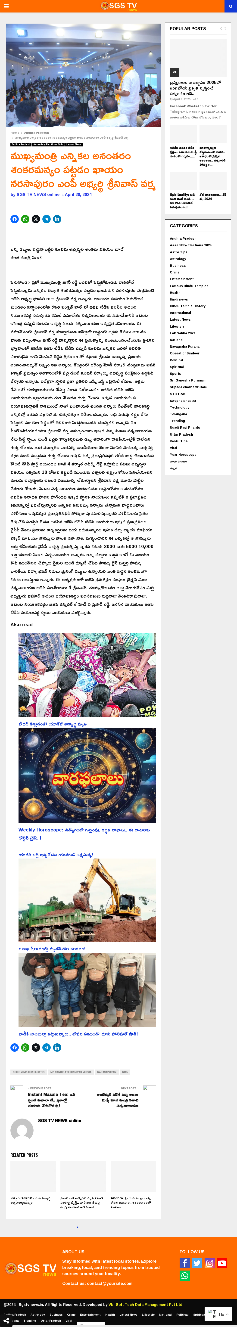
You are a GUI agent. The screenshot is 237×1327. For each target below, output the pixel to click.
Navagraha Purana (185, 346)
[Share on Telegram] (47, 219)
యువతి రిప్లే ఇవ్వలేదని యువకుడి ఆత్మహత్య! (56, 854)
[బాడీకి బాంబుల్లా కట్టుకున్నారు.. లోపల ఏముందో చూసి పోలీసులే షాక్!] (87, 991)
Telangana (178, 414)
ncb (125, 1072)
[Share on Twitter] (36, 219)
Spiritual (177, 367)
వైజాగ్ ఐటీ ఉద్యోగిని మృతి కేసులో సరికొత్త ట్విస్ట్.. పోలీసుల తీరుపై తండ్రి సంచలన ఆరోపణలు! (81, 1202)
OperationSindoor (185, 353)
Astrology (178, 259)
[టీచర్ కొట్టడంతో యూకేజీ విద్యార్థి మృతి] (87, 676)
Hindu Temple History (188, 306)
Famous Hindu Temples (189, 286)
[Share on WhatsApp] (26, 219)
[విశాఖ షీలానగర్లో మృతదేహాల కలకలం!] (87, 902)
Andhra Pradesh (21, 144)
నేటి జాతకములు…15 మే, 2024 (213, 196)
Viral (173, 448)
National (176, 340)
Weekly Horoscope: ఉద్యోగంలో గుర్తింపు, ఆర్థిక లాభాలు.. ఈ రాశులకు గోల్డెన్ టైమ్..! (84, 834)
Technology (179, 407)
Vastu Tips (179, 441)
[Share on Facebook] (15, 219)
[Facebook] (185, 1263)
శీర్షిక (173, 468)
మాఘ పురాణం (178, 461)
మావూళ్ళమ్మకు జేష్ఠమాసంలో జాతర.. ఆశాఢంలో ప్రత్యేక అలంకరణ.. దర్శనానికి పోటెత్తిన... (213, 155)
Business (178, 265)
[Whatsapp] (185, 1276)
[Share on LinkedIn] (57, 219)
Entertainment (182, 279)
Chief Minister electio (29, 1072)
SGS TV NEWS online (38, 194)
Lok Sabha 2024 (182, 333)
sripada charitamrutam (188, 387)
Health (175, 292)
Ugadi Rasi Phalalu (185, 427)
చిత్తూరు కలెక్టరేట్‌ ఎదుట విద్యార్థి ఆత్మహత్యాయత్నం (30, 1200)
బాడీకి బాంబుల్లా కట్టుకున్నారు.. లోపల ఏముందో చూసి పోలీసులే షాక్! (78, 1033)
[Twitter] (197, 1263)
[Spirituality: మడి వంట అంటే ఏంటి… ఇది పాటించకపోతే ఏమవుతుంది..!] (183, 181)
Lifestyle (177, 326)
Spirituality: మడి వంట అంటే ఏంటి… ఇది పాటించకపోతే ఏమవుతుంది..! (182, 200)
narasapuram (106, 1072)
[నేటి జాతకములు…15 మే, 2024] (213, 181)
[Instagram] (210, 1263)
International (180, 313)
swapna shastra (183, 400)
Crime (175, 272)
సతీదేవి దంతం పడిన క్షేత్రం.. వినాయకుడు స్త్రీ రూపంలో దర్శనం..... (183, 151)
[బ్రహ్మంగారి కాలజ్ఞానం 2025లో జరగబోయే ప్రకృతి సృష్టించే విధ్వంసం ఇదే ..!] (198, 58)
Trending (177, 421)
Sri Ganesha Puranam (188, 380)
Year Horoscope (183, 454)
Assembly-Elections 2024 (48, 144)
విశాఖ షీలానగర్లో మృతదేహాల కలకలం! (52, 948)
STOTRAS (178, 394)
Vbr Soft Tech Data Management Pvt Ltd (145, 1304)
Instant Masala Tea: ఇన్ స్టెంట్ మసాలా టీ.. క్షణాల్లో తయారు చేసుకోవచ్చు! (51, 1099)
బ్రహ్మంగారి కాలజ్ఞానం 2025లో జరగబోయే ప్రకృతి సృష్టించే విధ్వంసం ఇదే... (195, 88)
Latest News (73, 144)
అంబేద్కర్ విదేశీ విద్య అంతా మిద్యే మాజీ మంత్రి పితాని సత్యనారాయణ (117, 1099)
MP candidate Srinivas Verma (70, 1072)
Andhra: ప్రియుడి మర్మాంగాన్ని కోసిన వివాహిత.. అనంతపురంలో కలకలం (131, 1202)
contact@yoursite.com (109, 1283)
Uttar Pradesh (181, 434)
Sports (175, 373)
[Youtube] (222, 1263)
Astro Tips (178, 252)
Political (176, 360)
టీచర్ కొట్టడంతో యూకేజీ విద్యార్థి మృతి (53, 723)
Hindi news (179, 299)
